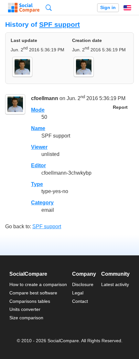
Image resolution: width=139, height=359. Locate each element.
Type (37, 184)
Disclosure (82, 284)
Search (49, 8)
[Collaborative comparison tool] (23, 7)
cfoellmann (44, 98)
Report (120, 107)
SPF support (59, 24)
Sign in (108, 7)
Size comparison (26, 317)
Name (38, 128)
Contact (80, 301)
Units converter (24, 309)
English (127, 7)
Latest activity (115, 284)
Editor (38, 165)
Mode (38, 110)
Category (42, 202)
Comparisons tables (29, 301)
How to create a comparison (38, 284)
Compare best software (33, 292)
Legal (77, 292)
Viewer (39, 147)
